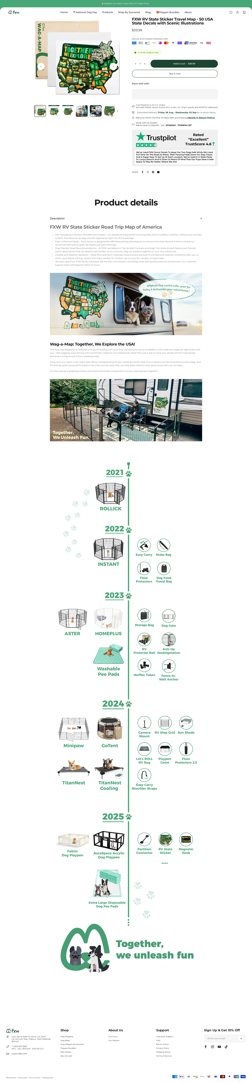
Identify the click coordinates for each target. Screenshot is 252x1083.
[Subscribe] (241, 1038)
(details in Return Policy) (201, 117)
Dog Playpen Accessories (72, 1044)
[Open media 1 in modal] (77, 60)
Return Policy (162, 1044)
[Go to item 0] (40, 111)
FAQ (158, 1040)
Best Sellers (66, 1052)
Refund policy (11, 1078)
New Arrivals (66, 1056)
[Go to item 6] (110, 111)
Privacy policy (22, 1078)
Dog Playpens (67, 1036)
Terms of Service (163, 1056)
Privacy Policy (162, 1048)
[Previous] (41, 66)
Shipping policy (47, 1078)
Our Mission (113, 1040)
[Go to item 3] (68, 111)
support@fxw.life (19, 1054)
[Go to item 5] (96, 111)
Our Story (112, 1036)
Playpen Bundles (68, 1048)
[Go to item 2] (54, 111)
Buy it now (175, 73)
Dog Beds (65, 1040)
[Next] (113, 66)
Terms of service (35, 1078)
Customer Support (164, 1036)
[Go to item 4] (82, 111)
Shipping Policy (163, 1052)
